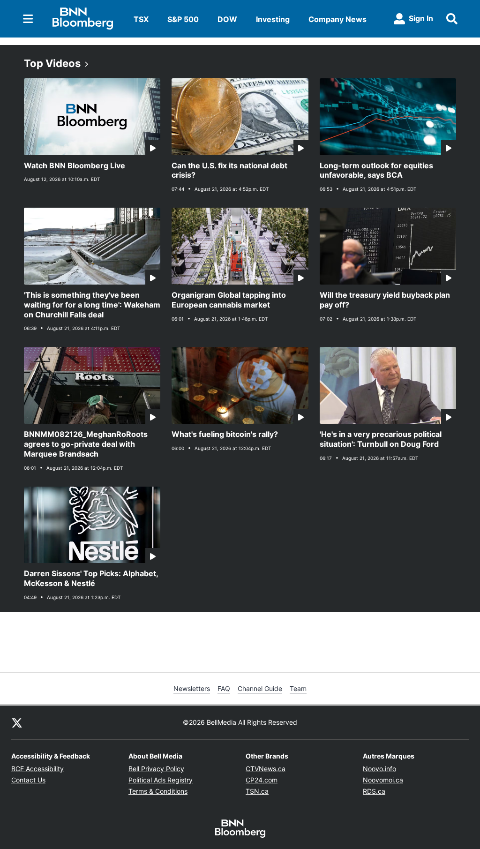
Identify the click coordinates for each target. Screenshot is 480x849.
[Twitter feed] (16, 722)
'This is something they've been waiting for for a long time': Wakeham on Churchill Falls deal (92, 304)
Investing (273, 19)
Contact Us (28, 780)
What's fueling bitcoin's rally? (225, 434)
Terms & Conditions (158, 791)
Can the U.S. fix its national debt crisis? (229, 170)
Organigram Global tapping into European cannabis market (229, 299)
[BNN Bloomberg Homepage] (82, 19)
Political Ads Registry (160, 780)
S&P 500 (183, 19)
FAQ (224, 688)
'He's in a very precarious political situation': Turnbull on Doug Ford (381, 439)
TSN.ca (257, 791)
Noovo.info (379, 769)
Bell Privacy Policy (156, 769)
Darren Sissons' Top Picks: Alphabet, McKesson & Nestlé (91, 578)
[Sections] (28, 18)
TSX (141, 19)
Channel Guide (260, 688)
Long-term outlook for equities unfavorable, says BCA (376, 170)
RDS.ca (374, 791)
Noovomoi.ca (383, 780)
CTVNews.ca (265, 769)
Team (298, 688)
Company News (337, 19)
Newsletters (191, 688)
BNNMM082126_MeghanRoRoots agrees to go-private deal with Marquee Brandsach (86, 443)
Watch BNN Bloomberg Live (74, 165)
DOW (227, 19)
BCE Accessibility (37, 769)
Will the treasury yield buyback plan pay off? (385, 299)
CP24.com (262, 780)
